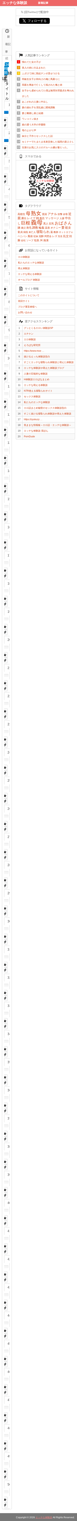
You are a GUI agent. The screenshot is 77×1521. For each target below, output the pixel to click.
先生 (60, 236)
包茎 (36, 240)
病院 (25, 232)
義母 (37, 222)
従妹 (35, 236)
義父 (23, 227)
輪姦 (41, 227)
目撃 (60, 214)
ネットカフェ (66, 232)
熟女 (36, 213)
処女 (68, 227)
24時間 (6, 69)
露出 (23, 218)
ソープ (29, 240)
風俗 (30, 236)
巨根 (25, 222)
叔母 (65, 214)
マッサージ (52, 218)
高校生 (21, 214)
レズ (54, 236)
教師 (56, 232)
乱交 (66, 236)
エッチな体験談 (14, 3)
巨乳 (51, 223)
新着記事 (43, 2)
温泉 (47, 227)
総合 (6, 59)
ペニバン (22, 236)
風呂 (42, 218)
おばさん (63, 223)
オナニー (56, 227)
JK (41, 240)
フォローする (34, 20)
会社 (23, 240)
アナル (52, 214)
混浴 (44, 214)
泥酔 (41, 236)
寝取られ (43, 232)
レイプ (31, 218)
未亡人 (32, 232)
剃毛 (29, 227)
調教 (35, 227)
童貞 (20, 232)
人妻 (62, 218)
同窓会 (48, 236)
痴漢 (46, 240)
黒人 (45, 223)
